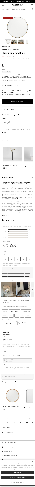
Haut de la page (29, 418)
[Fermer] (33, 461)
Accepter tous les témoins (17, 477)
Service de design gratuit (11, 447)
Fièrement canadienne (10, 442)
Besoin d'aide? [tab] (5, 437)
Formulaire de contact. (11, 198)
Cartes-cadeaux (8, 451)
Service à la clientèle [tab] (7, 432)
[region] (17, 473)
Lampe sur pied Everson (10, 165)
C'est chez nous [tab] (6, 427)
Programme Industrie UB (10, 455)
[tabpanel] (12, 157)
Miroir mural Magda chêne (11, 406)
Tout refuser (17, 472)
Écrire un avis (16, 49)
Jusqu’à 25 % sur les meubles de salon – (17, 1)
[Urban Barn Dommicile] (17, 5)
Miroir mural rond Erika (13, 53)
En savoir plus (6, 215)
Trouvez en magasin (18, 101)
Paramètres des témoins (17, 482)
